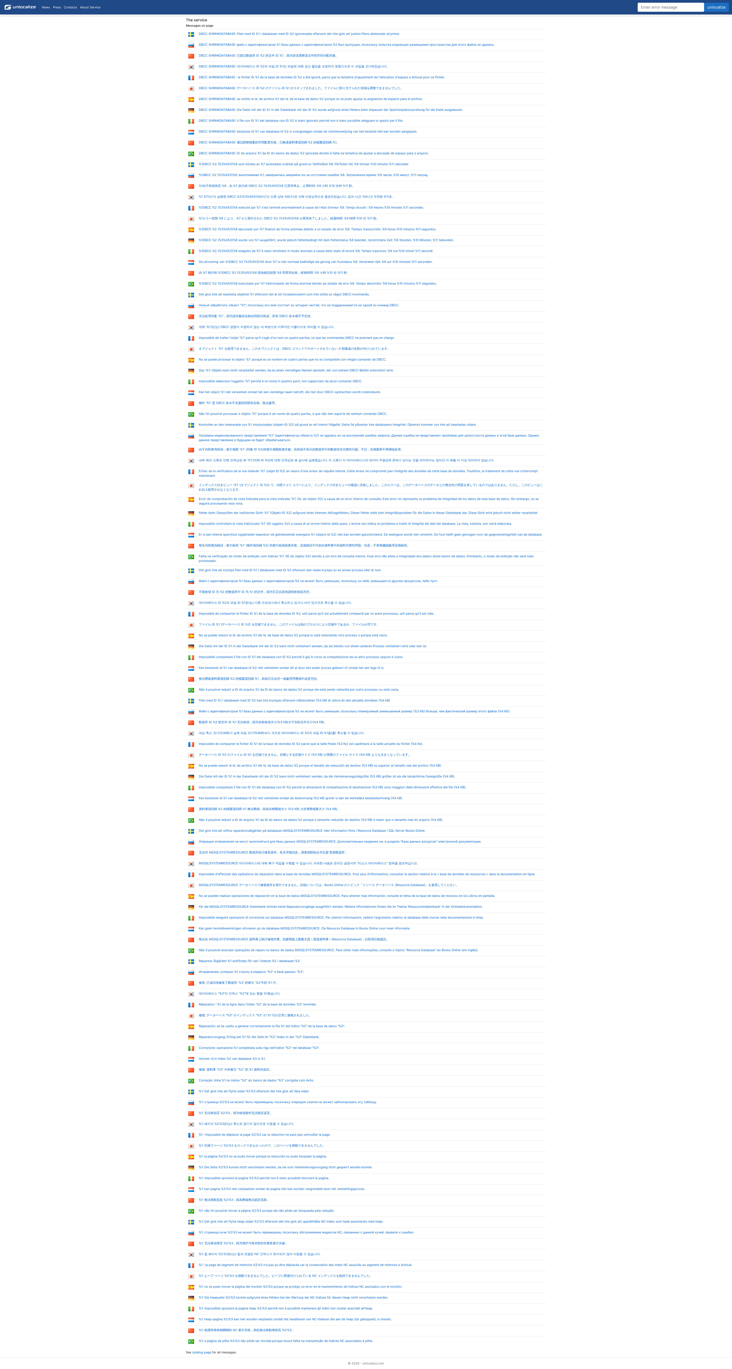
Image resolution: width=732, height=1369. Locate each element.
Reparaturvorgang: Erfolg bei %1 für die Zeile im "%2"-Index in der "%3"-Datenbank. (259, 1037)
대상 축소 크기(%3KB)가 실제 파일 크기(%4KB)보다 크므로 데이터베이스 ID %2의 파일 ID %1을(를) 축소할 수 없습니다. (281, 733)
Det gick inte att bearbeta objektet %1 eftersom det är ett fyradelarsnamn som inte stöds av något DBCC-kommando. (284, 294)
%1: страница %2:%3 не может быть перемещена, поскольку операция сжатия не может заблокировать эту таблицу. (288, 1102)
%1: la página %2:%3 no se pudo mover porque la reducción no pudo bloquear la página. (263, 1156)
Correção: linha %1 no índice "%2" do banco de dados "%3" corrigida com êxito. (256, 1080)
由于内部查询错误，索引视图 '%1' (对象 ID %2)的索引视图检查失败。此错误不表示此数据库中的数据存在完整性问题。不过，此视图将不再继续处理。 (301, 449)
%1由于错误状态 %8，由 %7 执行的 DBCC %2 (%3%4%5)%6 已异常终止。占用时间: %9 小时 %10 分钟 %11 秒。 (277, 186)
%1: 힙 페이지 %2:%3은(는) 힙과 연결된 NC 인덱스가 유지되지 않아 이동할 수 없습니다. (259, 1254)
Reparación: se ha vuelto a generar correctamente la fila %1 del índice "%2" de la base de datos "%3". (272, 1026)
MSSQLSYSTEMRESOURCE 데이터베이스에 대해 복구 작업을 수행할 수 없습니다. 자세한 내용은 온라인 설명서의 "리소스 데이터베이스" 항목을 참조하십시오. (308, 863)
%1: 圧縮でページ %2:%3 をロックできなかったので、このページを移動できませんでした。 (262, 1145)
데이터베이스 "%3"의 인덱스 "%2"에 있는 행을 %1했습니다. (239, 993)
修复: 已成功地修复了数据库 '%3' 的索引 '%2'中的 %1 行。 (239, 982)
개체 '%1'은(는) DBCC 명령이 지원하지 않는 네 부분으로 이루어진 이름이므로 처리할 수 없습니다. (266, 327)
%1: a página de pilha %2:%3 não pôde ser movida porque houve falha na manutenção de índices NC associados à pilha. (286, 1341)
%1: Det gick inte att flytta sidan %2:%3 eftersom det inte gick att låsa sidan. (254, 1091)
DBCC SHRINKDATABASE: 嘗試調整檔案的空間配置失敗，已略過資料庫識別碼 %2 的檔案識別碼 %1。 (269, 142)
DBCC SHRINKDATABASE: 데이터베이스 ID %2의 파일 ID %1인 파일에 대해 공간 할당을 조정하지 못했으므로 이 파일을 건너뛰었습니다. (293, 66)
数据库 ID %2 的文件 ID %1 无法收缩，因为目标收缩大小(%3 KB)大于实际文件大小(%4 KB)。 (263, 722)
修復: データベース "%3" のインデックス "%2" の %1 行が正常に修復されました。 (255, 1015)
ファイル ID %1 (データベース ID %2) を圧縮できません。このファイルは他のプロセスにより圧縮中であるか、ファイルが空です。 (289, 624)
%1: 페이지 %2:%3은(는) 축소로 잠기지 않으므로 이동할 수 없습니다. (246, 1124)
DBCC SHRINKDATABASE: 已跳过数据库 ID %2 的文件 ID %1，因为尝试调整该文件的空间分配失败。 (268, 55)
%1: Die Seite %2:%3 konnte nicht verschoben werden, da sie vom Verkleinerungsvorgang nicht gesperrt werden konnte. (285, 1167)
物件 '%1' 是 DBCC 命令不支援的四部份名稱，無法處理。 (238, 403)
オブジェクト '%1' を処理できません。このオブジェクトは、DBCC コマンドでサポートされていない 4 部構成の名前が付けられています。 (294, 348)
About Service (90, 7)
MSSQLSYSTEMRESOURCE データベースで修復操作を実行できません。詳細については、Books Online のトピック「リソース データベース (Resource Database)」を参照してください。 (329, 885)
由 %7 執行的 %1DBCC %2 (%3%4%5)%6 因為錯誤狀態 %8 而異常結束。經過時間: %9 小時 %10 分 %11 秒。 (274, 272)
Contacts (70, 7)
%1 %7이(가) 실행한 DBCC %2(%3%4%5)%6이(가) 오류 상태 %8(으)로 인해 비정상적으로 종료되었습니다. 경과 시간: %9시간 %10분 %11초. (296, 196)
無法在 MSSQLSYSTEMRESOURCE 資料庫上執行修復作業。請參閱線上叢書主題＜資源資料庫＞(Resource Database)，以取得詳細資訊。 (294, 939)
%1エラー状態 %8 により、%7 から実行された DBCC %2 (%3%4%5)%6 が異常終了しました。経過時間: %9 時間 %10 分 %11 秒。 (289, 218)
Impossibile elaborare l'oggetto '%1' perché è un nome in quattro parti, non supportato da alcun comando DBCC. (280, 381)
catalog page (201, 1352)
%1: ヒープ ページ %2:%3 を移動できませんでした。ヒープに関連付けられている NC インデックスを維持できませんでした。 (286, 1276)
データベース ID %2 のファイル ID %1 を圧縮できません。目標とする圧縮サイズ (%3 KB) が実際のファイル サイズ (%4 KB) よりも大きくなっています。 (305, 754)
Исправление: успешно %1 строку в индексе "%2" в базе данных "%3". (251, 972)
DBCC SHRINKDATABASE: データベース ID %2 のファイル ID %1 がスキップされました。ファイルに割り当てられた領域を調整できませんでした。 (301, 88)
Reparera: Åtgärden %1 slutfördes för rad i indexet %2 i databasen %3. (249, 961)
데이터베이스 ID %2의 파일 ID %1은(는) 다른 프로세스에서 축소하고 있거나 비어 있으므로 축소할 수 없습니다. (275, 603)
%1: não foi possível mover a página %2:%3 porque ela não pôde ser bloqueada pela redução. (266, 1210)
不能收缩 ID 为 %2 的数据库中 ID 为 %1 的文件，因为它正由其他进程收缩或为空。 (255, 592)
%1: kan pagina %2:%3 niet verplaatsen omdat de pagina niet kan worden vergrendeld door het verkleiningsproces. (282, 1189)
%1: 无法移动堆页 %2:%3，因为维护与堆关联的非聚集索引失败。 (243, 1243)
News (46, 7)
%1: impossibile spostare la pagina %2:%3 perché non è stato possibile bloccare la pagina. (264, 1178)
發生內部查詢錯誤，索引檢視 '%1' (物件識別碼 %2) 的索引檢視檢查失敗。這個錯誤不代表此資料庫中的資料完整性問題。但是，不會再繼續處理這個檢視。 (304, 545)
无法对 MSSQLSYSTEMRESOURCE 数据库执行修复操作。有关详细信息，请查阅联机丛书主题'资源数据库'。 (273, 852)
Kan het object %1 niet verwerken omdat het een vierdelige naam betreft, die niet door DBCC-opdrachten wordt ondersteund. (290, 392)
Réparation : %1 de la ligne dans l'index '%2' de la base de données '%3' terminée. (257, 1004)
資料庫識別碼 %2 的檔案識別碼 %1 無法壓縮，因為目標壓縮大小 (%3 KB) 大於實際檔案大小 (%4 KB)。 (269, 809)
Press (57, 7)
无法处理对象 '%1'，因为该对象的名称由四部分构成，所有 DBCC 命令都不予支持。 (256, 316)
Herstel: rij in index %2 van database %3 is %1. (232, 1058)
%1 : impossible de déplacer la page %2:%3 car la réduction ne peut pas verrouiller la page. (264, 1134)
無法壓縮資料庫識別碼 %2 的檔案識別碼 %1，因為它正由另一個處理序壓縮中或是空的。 (259, 679)
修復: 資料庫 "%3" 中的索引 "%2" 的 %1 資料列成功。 (235, 1069)
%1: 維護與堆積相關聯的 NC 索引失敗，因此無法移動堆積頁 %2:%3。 (247, 1330)
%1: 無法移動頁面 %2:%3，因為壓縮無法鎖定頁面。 (234, 1200)
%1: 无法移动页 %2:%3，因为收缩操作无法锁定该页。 (236, 1113)
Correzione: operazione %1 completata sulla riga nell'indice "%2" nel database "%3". (259, 1048)
